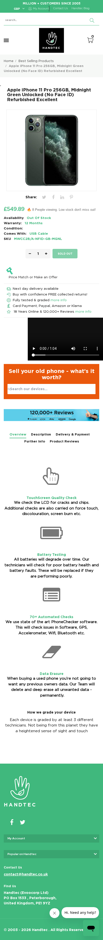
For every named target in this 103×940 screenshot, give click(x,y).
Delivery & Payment (73, 434)
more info (58, 300)
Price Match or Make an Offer (33, 277)
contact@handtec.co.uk (26, 874)
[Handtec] (51, 40)
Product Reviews (64, 441)
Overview (18, 434)
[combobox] (52, 389)
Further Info (34, 441)
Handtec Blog (81, 8)
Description (41, 434)
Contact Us (60, 8)
